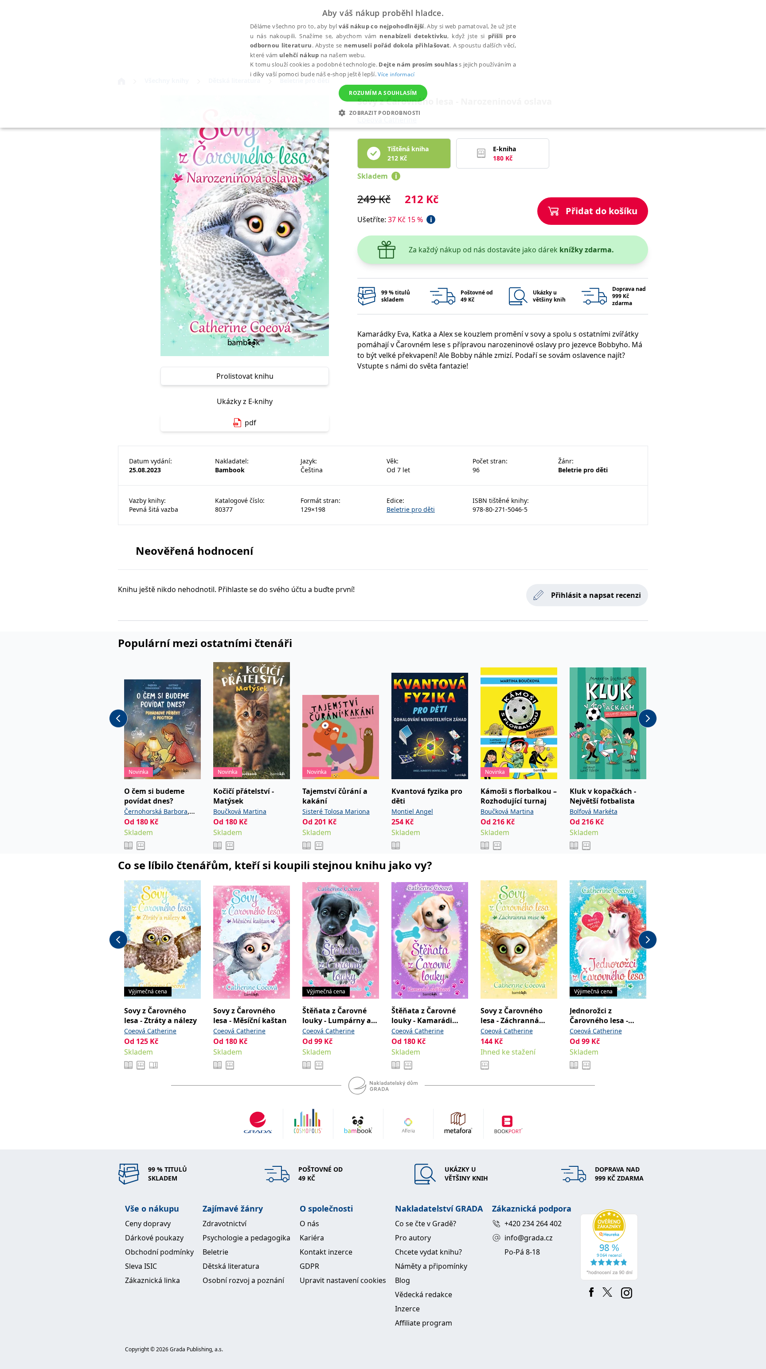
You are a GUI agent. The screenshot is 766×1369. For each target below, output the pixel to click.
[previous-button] (118, 718)
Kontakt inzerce (326, 1252)
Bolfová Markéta (593, 811)
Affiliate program (423, 1323)
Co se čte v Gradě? (425, 1223)
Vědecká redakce (423, 1294)
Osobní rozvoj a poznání (243, 1280)
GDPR (309, 1266)
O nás (309, 1223)
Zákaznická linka (152, 1280)
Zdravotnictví (224, 1223)
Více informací (396, 74)
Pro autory (413, 1238)
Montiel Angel (412, 811)
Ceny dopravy (148, 1223)
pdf (250, 423)
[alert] (383, 64)
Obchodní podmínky (159, 1252)
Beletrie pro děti (411, 509)
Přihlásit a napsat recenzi (596, 595)
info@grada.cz (528, 1238)
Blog (402, 1280)
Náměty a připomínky (431, 1266)
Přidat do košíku (601, 211)
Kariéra (312, 1238)
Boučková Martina (239, 811)
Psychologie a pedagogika (246, 1238)
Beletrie (215, 1252)
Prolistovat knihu (245, 376)
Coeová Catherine (150, 1031)
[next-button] (647, 718)
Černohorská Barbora (156, 811)
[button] (382, 112)
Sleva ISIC (141, 1266)
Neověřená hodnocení (194, 550)
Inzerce (407, 1309)
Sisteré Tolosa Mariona (336, 811)
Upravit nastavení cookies (343, 1280)
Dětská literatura (231, 1266)
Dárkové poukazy (154, 1238)
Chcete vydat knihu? (428, 1252)
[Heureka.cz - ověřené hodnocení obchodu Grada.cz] (610, 1244)
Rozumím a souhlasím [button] (383, 93)
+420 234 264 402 (533, 1223)
